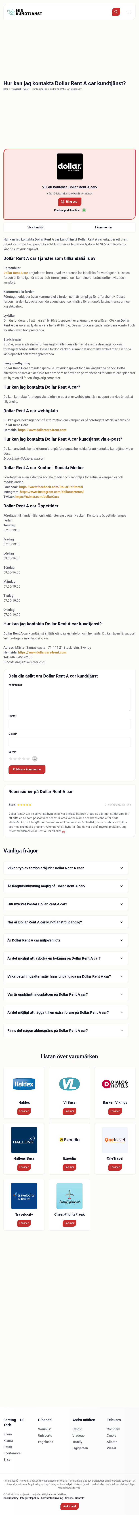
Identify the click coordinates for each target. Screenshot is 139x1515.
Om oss (69, 1498)
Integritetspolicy (29, 1498)
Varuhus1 (45, 1429)
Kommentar (15, 684)
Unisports (45, 1435)
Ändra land (69, 1506)
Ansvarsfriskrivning (52, 1498)
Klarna (8, 1440)
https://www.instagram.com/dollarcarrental (52, 492)
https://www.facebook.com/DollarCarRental (51, 487)
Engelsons (45, 1442)
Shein (7, 1434)
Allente (112, 1442)
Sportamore (12, 1453)
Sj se (6, 1459)
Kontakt (79, 1498)
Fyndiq (77, 1429)
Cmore (112, 1435)
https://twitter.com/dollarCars (37, 497)
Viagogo (78, 1435)
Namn (12, 715)
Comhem (113, 1429)
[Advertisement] (69, 49)
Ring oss (71, 201)
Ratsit (7, 1447)
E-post (13, 733)
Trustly (77, 1442)
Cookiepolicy (10, 1498)
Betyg (12, 751)
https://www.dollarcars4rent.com (42, 430)
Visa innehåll (36, 227)
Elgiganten (80, 1448)
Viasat (111, 1448)
